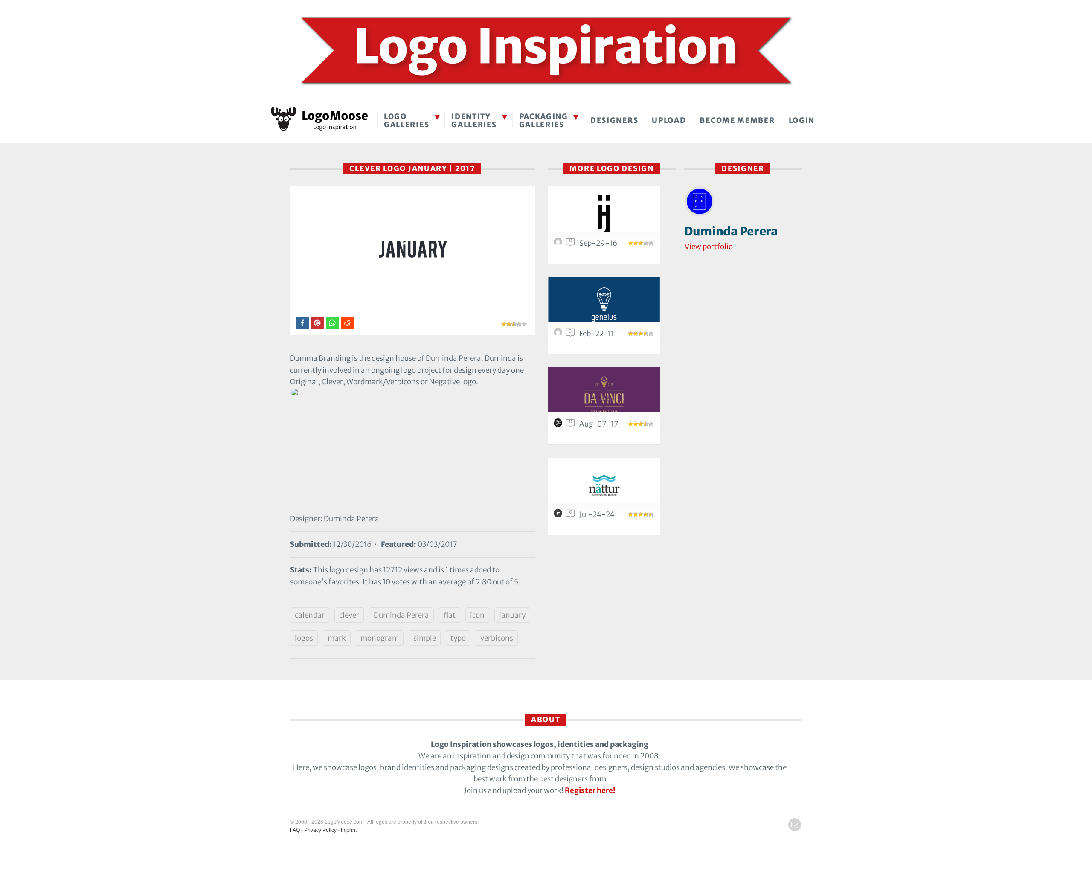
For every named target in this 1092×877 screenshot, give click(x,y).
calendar (310, 615)
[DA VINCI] (604, 394)
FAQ (295, 830)
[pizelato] (559, 515)
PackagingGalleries (543, 120)
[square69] (559, 334)
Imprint (349, 830)
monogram (379, 638)
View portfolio (709, 246)
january (512, 615)
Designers (614, 120)
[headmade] (559, 424)
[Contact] (794, 824)
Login (802, 120)
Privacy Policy (320, 830)
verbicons (496, 638)
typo (458, 638)
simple (424, 638)
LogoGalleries (406, 120)
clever (349, 615)
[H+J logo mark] (604, 213)
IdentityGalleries (474, 120)
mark (337, 638)
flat (450, 615)
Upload (669, 120)
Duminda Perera (401, 615)
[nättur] (604, 485)
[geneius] (604, 304)
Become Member (737, 120)
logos (304, 638)
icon (477, 615)
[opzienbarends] (559, 244)
